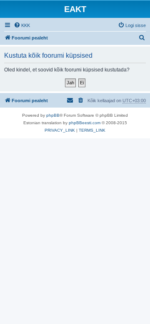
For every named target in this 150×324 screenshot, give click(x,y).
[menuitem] (22, 25)
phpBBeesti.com (84, 122)
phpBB (53, 115)
